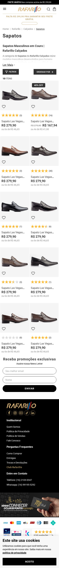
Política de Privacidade (18, 431)
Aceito (29, 561)
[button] (10, 71)
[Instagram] (15, 413)
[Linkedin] (32, 413)
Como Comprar (14, 453)
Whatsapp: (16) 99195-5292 (21, 484)
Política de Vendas (16, 436)
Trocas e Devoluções (17, 462)
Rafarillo (16, 29)
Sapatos (40, 29)
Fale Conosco (13, 440)
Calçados (28, 29)
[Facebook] (9, 413)
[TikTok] (27, 413)
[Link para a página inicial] (6, 29)
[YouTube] (21, 413)
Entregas (11, 458)
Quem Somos (13, 427)
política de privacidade (14, 552)
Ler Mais (8, 64)
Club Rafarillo (14, 467)
